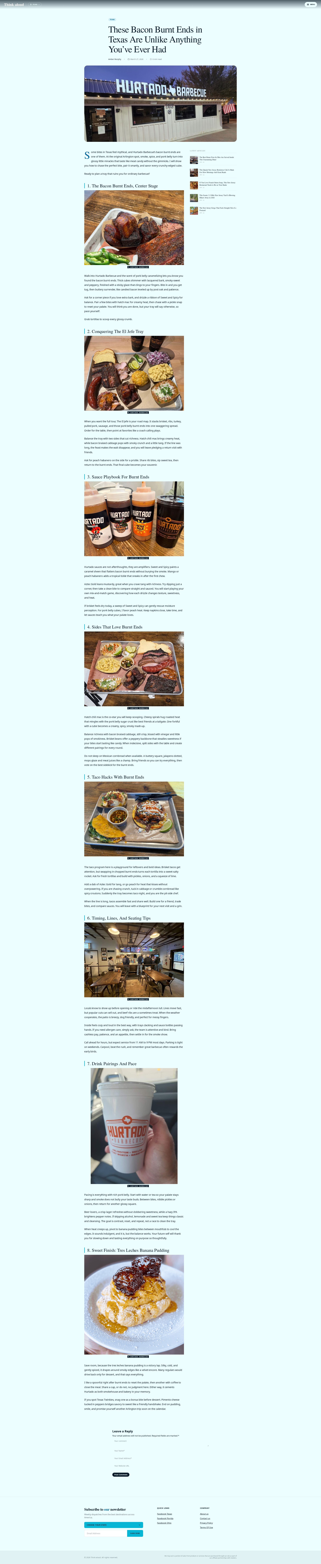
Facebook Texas (164, 1514)
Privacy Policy (206, 1523)
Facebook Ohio (164, 1523)
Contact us (205, 1518)
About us (204, 1514)
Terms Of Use (206, 1527)
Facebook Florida (165, 1518)
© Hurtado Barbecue (138, 267)
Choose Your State (97, 1525)
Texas (112, 19)
